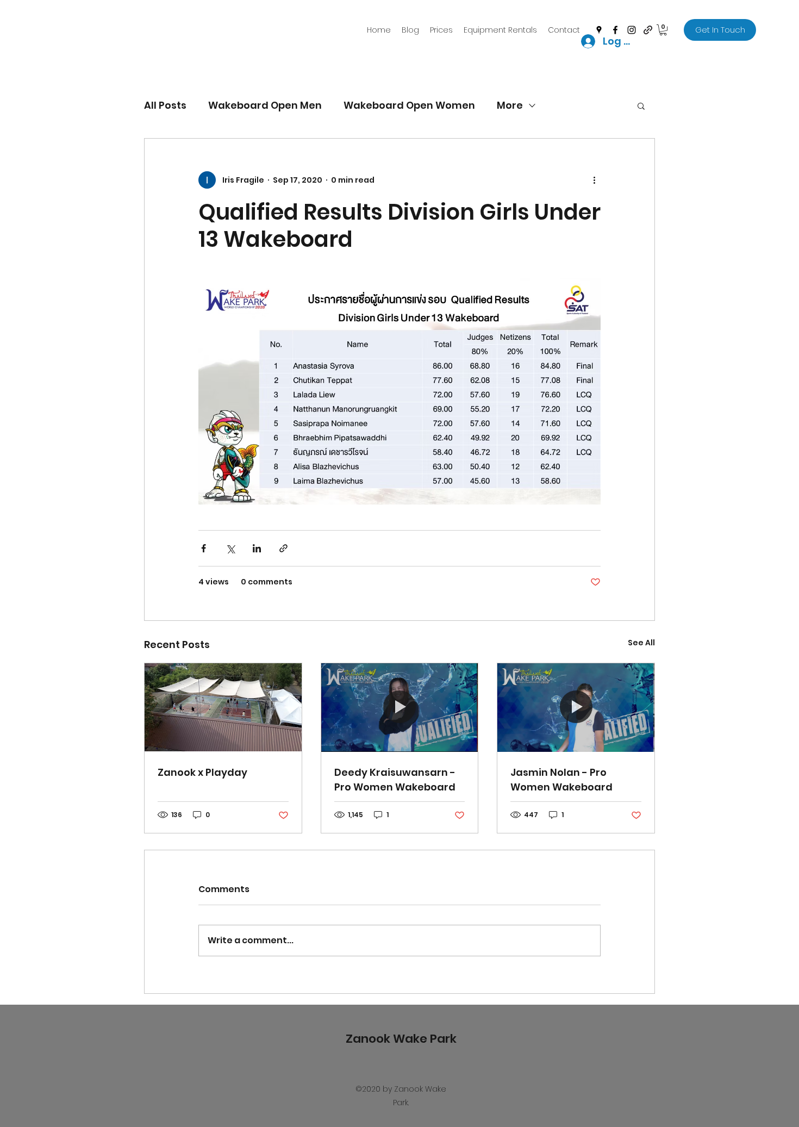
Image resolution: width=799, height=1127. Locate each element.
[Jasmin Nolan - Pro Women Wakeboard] (575, 707)
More (510, 105)
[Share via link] (283, 548)
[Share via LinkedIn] (257, 548)
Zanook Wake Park (401, 1038)
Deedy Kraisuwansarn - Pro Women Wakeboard (394, 779)
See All (641, 642)
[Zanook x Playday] (223, 707)
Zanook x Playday (202, 772)
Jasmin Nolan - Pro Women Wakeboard (561, 779)
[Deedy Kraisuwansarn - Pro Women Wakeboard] (399, 707)
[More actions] (594, 179)
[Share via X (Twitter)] (230, 548)
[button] (663, 29)
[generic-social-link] (647, 29)
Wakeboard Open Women (409, 105)
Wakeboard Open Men (265, 105)
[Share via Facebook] (203, 548)
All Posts (165, 105)
